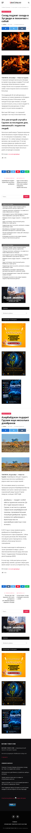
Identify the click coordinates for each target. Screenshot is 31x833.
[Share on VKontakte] (22, 28)
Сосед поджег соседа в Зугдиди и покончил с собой (23, 597)
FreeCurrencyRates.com (8, 798)
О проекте (5, 757)
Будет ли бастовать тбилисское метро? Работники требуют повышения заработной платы (22, 184)
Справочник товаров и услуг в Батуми (15, 824)
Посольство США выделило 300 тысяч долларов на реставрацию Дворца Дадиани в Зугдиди (8, 599)
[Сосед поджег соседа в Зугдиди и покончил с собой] (15, 41)
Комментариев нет (19, 24)
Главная (14, 822)
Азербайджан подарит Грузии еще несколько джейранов (8, 182)
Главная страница (6, 7)
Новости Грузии (6, 11)
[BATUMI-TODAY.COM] (15, 2)
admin (4, 24)
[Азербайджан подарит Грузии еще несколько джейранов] (15, 443)
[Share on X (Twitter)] (14, 28)
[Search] (28, 2)
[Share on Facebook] (5, 28)
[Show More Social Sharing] (27, 28)
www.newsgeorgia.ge (14, 154)
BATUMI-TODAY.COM (11, 828)
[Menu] (3, 2)
